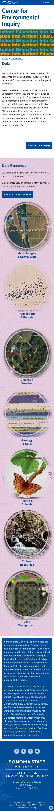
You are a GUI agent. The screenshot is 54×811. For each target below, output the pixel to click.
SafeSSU (32, 805)
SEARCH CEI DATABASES (17, 194)
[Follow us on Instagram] (16, 751)
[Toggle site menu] (50, 17)
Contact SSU (41, 802)
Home (5, 58)
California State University (26, 807)
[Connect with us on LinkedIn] (30, 751)
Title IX (41, 805)
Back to (39, 145)
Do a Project (17, 58)
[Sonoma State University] (10, 2)
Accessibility (21, 805)
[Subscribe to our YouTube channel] (37, 751)
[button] (51, 808)
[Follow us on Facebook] (23, 751)
